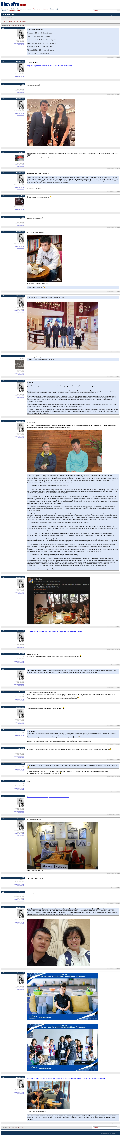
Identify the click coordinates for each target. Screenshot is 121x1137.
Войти (13, 9)
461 (3, 295)
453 (3, 61)
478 (3, 892)
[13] (13, 25)
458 (3, 195)
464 (3, 421)
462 (3, 356)
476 (3, 818)
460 (3, 231)
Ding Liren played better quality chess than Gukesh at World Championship (49, 66)
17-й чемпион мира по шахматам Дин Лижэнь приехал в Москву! (48, 797)
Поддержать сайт (14, 10)
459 (3, 217)
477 (3, 877)
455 (3, 98)
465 (3, 577)
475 (3, 796)
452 (3, 28)
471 (3, 730)
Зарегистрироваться (24, 9)
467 (3, 653)
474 (3, 780)
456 (3, 152)
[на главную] (13, 5)
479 (3, 907)
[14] (16, 25)
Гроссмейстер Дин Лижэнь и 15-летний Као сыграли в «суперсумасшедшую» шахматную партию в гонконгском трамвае (66, 1078)
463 (3, 381)
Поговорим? (13, 21)
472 (3, 748)
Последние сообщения (40, 9)
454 (3, 84)
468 (3, 669)
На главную (5, 9)
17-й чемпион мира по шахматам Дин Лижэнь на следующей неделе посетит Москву (54, 631)
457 (3, 172)
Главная (4, 21)
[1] (9, 25)
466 (3, 631)
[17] (23, 25)
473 (3, 763)
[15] (18, 25)
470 (3, 707)
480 (3, 973)
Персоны (23, 21)
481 (3, 1077)
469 (3, 691)
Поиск (4, 10)
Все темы (53, 9)
